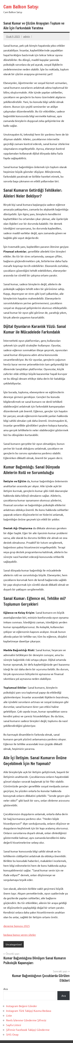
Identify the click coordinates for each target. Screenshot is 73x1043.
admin (26, 36)
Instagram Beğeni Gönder (21, 1006)
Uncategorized (14, 944)
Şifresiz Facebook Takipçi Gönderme (28, 1029)
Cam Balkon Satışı (20, 6)
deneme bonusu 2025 (16, 926)
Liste (9, 1015)
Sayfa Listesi (13, 1025)
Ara (5, 988)
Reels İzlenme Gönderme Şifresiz (26, 1020)
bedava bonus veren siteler (19, 934)
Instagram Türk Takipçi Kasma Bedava (28, 1010)
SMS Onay (12, 1034)
